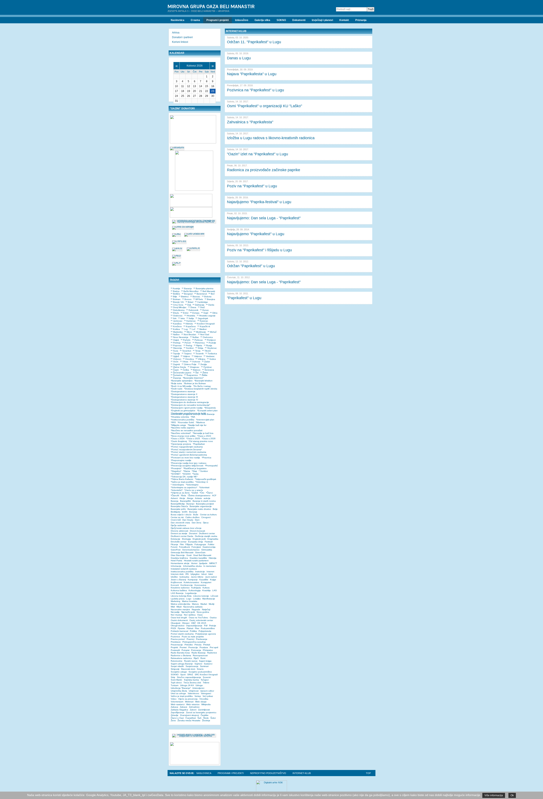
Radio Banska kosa (180, 653)
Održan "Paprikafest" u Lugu (251, 266)
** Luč (192, 329)
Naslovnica (203, 773)
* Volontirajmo (177, 485)
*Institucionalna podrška (182, 419)
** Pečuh (186, 343)
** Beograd (187, 294)
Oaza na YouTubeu (198, 617)
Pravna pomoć (178, 639)
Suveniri (207, 677)
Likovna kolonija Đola (181, 596)
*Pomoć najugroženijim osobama (187, 447)
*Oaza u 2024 (178, 438)
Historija (212, 558)
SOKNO (175, 674)
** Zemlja (202, 364)
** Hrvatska (189, 315)
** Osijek (175, 340)
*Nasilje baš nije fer (197, 425)
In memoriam (209, 566)
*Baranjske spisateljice (182, 380)
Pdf (205, 625)
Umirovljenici (198, 688)
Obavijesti (175, 623)
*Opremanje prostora (181, 444)
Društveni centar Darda (182, 536)
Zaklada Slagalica (179, 710)
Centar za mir (177, 517)
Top (368, 773)
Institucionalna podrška (182, 571)
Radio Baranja (199, 653)
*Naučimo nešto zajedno (183, 428)
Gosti (189, 555)
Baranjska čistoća (179, 506)
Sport (183, 674)
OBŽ (193, 623)
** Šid (196, 372)
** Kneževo (176, 326)
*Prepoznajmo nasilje (181, 460)
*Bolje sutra (176, 383)
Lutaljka (197, 599)
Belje (215, 509)
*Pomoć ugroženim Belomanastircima (189, 455)
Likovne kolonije (201, 596)
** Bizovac (195, 296)
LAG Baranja (177, 593)
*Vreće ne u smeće (193, 490)
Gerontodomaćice (191, 550)
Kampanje (193, 579)
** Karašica (176, 323)
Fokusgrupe (200, 544)
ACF (214, 495)
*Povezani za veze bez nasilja (185, 457)
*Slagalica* (176, 471)
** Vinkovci (176, 359)
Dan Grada (187, 520)
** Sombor (189, 348)
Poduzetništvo (208, 628)
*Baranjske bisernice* (193, 378)
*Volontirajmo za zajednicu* (184, 487)
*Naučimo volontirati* (181, 433)
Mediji (211, 604)
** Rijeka (198, 345)
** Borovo (187, 299)
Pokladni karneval (179, 631)
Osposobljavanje (194, 625)
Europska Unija (195, 542)
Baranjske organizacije (201, 506)
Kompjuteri (206, 582)
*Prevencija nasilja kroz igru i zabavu (188, 463)
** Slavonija (176, 348)
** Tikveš (206, 351)
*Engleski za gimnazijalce (183, 410)
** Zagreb (175, 364)
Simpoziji (175, 669)
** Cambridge (201, 302)
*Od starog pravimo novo (201, 441)
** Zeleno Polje (189, 364)
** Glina (213, 313)
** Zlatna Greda (178, 367)
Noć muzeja (176, 615)
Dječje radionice (178, 525)
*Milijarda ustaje (178, 425)
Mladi (179, 607)
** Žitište (203, 375)
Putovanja (196, 650)
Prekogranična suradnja (194, 642)
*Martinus (200, 422)
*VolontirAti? (177, 490)
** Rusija (208, 345)
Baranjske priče (178, 509)
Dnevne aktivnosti (179, 531)
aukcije (207, 498)
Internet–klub (177, 574)
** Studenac (211, 348)
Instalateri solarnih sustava (184, 569)
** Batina (175, 291)
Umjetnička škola (179, 691)
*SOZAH (186, 474)
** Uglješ (175, 356)
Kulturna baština (179, 590)
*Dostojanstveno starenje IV (184, 400)
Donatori (193, 533)
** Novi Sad (203, 334)
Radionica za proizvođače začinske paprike (263, 170)
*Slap (194, 471)
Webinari (189, 701)
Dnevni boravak (197, 531)
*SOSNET (176, 474)
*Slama (186, 471)
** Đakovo (195, 370)
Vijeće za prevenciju (188, 699)
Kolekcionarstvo (191, 582)
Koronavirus (200, 585)
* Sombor (203, 471)
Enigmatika (212, 539)
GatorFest (176, 550)
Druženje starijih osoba (206, 536)
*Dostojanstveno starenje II (184, 394)
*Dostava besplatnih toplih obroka (200, 389)
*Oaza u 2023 (204, 436)
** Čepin (175, 370)
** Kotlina (175, 329)
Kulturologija (195, 590)
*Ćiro (202, 493)
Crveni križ (176, 520)
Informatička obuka (192, 566)
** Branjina (210, 299)
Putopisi (185, 650)
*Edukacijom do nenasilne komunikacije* (190, 405)
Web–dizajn (201, 701)
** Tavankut (185, 351)
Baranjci (190, 504)
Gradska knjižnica (179, 558)
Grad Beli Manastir (202, 555)
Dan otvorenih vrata (180, 522)
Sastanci (208, 664)
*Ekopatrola (210, 408)
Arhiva (175, 32)
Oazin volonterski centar (201, 620)
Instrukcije (200, 571)
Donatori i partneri (182, 37)
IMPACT (213, 563)
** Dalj (188, 305)
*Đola (183, 495)
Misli (173, 607)
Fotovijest (196, 547)
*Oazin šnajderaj (179, 441)
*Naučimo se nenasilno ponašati (186, 430)
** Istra (181, 318)
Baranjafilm (185, 501)
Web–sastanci (178, 704)
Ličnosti (214, 596)
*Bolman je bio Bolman (195, 383)
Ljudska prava (178, 599)
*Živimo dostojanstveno (199, 495)
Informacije (176, 566)
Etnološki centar (178, 542)
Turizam (174, 685)
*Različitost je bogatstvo (195, 468)
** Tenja (196, 351)
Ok (512, 795)
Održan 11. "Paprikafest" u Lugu (254, 42)
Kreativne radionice (180, 587)
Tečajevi (205, 680)
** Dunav (204, 310)
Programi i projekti (231, 773)
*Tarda (195, 474)
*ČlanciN (175, 495)
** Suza (174, 351)
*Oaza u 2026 (209, 438)
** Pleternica (199, 343)
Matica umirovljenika (180, 604)
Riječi (196, 658)
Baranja (174, 501)
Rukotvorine (176, 661)
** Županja (176, 378)
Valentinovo (193, 693)
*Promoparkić (211, 465)
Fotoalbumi (184, 547)
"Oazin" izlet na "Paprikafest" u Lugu (257, 154)
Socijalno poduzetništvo (200, 672)
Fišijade (189, 544)
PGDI (173, 628)
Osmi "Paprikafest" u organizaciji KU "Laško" (264, 106)
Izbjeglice (195, 574)
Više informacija (493, 795)
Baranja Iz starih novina (204, 501)
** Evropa (194, 313)
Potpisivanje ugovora (205, 634)
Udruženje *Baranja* (181, 688)
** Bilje (174, 296)
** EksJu (175, 313)
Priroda (198, 644)
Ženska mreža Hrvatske (189, 720)
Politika (193, 631)
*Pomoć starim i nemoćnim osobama (188, 452)
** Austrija (175, 288)
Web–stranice (193, 704)
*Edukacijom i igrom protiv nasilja (187, 408)
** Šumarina (176, 375)
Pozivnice (175, 636)
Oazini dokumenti (179, 620)
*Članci (209, 493)
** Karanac (202, 321)
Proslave (204, 647)
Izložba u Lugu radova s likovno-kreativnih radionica (271, 138)
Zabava (174, 707)
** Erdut (184, 313)
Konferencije (187, 585)
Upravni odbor (207, 691)
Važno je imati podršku (182, 696)
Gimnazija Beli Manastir (182, 552)
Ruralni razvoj (190, 661)
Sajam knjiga (205, 661)
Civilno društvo (192, 517)
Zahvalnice (194, 707)
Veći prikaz (208, 696)
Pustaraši (175, 650)
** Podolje (211, 343)
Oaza (200, 615)
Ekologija (186, 539)
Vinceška (203, 699)
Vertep (198, 696)
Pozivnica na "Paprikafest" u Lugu (255, 90)
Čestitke (205, 715)
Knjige (213, 579)
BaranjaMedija (178, 504)
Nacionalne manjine (180, 609)
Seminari (204, 666)
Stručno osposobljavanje (189, 677)
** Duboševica (178, 310)
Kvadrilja (206, 590)
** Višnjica (200, 359)
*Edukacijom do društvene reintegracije (190, 402)
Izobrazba (184, 577)
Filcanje (174, 544)
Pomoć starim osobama (182, 634)
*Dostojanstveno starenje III (184, 397)
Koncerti (175, 585)
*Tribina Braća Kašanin (182, 479)
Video (173, 699)
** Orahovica (206, 337)
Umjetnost (194, 691)
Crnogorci (206, 517)
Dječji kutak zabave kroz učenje (186, 528)
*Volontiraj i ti (201, 482)
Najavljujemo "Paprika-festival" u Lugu (259, 202)
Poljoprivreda (205, 631)
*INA (193, 417)
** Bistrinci (184, 296)
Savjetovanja (192, 666)
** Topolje (175, 353)
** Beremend (200, 294)
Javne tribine (197, 577)
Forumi (174, 547)
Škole (206, 718)
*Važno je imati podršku (182, 482)
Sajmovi (198, 664)
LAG (214, 590)
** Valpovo (197, 356)
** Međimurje (200, 332)
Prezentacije (177, 644)
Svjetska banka (191, 680)
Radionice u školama (181, 655)
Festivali (209, 542)
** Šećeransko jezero (181, 372)
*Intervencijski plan (205, 419)
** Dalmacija (198, 305)
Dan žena (196, 522)
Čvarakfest (190, 718)
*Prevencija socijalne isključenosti (187, 465)
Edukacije (175, 539)
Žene (173, 720)
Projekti (174, 647)
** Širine (204, 372)
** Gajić (204, 313)
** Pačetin (185, 340)
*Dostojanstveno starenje (183, 391)
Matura (195, 604)
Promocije (193, 647)
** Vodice (211, 359)
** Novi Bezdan (188, 334)
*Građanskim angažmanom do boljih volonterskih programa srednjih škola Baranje (193, 413)
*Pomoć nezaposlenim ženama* (186, 449)
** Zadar (206, 361)
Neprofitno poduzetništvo (268, 773)
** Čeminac (206, 367)
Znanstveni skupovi (189, 715)
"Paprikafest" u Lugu (244, 298)
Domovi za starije (179, 533)
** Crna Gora (177, 305)
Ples (197, 628)
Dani (197, 520)
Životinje (206, 720)
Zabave (183, 707)
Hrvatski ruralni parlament (196, 560)
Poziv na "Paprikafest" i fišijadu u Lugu (259, 250)
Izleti (210, 574)
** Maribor (202, 329)
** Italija (190, 318)
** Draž (201, 307)
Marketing (175, 601)
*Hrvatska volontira (180, 417)
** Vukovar (195, 361)
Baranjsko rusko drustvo (199, 509)
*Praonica (206, 457)
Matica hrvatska (189, 601)
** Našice (175, 334)
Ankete (198, 498)
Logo (188, 599)
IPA (187, 574)
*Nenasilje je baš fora (203, 433)
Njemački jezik (188, 612)
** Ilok (173, 318)
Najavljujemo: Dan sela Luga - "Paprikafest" (264, 218)
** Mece (188, 332)
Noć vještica (190, 615)
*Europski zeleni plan (207, 410)
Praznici (190, 639)
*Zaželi (194, 493)
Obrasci (185, 623)
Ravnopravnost (200, 655)
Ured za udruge (178, 693)
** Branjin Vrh (177, 302)
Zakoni (193, 710)
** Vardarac (209, 356)
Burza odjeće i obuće (181, 514)
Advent (174, 498)
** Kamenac (190, 321)
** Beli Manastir (207, 291)
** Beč (212, 294)
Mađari (203, 604)
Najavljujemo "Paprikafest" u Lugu (255, 234)
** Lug (185, 329)
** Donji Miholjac (178, 307)
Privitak (206, 644)
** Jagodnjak (202, 318)
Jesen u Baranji (178, 579)
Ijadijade (203, 563)
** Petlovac (197, 340)
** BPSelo (198, 299)
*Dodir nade (176, 389)
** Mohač (212, 332)
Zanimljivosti (204, 710)
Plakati (190, 628)
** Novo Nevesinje (179, 337)
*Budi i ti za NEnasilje (181, 386)
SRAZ (190, 674)
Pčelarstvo (208, 650)
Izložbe (174, 577)
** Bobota (206, 296)
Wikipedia (206, 704)
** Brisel (189, 302)
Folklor (211, 544)
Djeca (206, 522)
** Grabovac (177, 315)
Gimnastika (206, 550)
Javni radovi (211, 577)
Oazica (213, 617)
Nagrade (196, 609)
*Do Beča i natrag (202, 386)
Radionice (212, 653)
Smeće (200, 669)
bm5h (185, 512)
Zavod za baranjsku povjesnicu (201, 712)
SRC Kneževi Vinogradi (206, 674)
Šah (199, 718)
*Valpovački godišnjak (205, 479)
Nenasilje (175, 612)
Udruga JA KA (187, 685)
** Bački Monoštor (190, 291)
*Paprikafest (199, 444)
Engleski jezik (199, 539)
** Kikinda (188, 323)
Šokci (213, 718)
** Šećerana (208, 370)
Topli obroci (176, 682)
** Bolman (176, 299)
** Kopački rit (203, 326)
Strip (173, 677)
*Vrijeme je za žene (180, 493)
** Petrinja (176, 343)
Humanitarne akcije (180, 563)
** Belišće (175, 294)
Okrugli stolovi (177, 625)
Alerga (190, 498)
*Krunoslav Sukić (186, 422)
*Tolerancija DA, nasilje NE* (184, 476)
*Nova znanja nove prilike (183, 436)
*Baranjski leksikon (203, 380)
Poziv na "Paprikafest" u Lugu (252, 186)
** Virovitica (188, 359)
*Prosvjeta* (176, 468)
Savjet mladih (177, 666)
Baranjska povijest (205, 504)
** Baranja (187, 288)
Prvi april (214, 647)
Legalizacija (191, 593)
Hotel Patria (176, 560)
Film (182, 544)
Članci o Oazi (177, 718)
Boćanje (193, 512)
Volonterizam (177, 701)
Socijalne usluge (179, 672)
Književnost (176, 582)
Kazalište (203, 579)
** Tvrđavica (211, 353)
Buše (195, 514)
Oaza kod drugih (179, 617)
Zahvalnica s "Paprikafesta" (250, 122)
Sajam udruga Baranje (182, 664)
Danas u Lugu (239, 58)
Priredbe (189, 644)
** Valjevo (185, 356)
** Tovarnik (198, 353)
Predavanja (201, 639)
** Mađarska (177, 332)
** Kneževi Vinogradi (205, 323)
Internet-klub (301, 773)
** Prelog (187, 345)
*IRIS (173, 422)
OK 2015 (201, 623)
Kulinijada (196, 587)
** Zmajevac (193, 367)
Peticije (212, 625)
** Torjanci (187, 353)
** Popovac (176, 345)
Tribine (206, 682)
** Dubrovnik (192, 310)
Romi (202, 658)
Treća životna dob (192, 682)
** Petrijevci (210, 340)
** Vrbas (184, 361)
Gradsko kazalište (198, 558)
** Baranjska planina (203, 288)
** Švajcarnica (191, 375)
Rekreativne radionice (181, 658)
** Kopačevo (189, 326)
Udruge (199, 685)
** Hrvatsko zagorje (206, 315)
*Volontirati (204, 487)
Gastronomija (209, 547)
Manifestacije (208, 599)
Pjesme (181, 628)
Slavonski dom (188, 669)
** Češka (185, 370)
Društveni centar (207, 533)
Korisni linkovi (180, 41)
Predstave (176, 642)
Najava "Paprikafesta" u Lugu (251, 74)
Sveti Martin (176, 680)
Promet (183, 647)
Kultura (206, 587)
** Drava (192, 307)
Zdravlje (174, 715)
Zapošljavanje (177, 712)
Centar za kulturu (208, 514)
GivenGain (200, 552)
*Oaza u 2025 (193, 438)
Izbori (204, 574)
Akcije (182, 498)
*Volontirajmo (192, 485)
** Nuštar (194, 337)
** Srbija (199, 348)
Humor (194, 563)
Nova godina (203, 612)
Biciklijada (175, 512)
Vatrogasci (206, 693)
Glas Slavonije (178, 555)
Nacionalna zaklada (193, 607)
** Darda (210, 305)
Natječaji (206, 609)
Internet (210, 571)
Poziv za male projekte (193, 636)
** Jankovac (176, 321)
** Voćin (174, 361)
